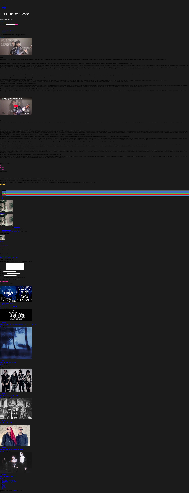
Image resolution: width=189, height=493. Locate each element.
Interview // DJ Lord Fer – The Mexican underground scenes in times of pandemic (18, 324)
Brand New (4, 393)
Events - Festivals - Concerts (7, 303)
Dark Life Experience (14, 14)
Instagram (2, 167)
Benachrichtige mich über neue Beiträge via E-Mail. (11, 279)
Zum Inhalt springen (4, 0)
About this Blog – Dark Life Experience (9, 22)
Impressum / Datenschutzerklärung (9, 480)
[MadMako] (6, 212)
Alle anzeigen (17, 227)
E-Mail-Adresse (3, 273)
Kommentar (3, 269)
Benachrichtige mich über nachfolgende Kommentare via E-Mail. (13, 277)
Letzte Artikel (4, 198)
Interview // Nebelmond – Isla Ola (8, 362)
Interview (4, 31)
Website (1, 275)
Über (3, 197)
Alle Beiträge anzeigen (4, 245)
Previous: (6, 256)
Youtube (2, 169)
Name (1, 271)
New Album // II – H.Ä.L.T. (6, 230)
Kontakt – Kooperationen (7, 482)
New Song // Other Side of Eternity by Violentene (11, 231)
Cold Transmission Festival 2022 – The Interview (11, 306)
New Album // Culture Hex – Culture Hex (9, 229)
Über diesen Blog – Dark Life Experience (9, 481)
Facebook (2, 165)
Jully (1, 326)
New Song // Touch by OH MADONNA (8, 476)
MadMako (2, 37)
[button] (2, 21)
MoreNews (15, 490)
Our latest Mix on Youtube (5, 26)
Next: (9, 257)
